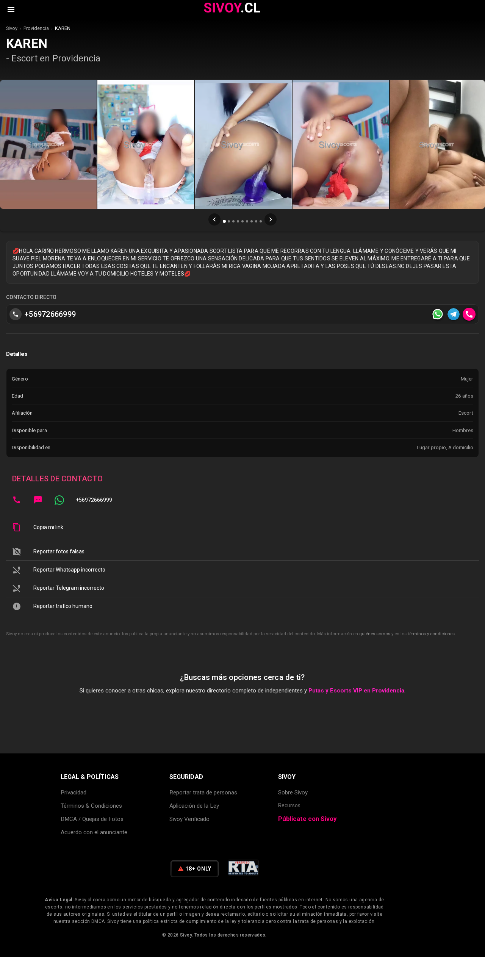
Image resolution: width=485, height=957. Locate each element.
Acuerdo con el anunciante (94, 832)
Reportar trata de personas (203, 792)
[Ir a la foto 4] (238, 221)
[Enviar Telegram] (453, 314)
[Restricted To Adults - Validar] (243, 869)
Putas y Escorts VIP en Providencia (356, 690)
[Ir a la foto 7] (251, 221)
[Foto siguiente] (270, 219)
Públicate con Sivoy (307, 818)
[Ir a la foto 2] (229, 221)
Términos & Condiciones (91, 805)
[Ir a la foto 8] (256, 221)
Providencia (36, 28)
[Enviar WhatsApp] (437, 314)
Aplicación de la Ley (194, 805)
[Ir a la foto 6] (247, 221)
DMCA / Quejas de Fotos (92, 819)
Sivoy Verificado (189, 819)
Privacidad (73, 792)
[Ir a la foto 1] (224, 221)
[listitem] (242, 500)
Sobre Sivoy (293, 792)
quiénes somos (374, 633)
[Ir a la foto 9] (261, 221)
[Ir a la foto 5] (242, 221)
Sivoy (11, 28)
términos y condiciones (431, 633)
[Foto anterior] (214, 219)
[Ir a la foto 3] (233, 221)
